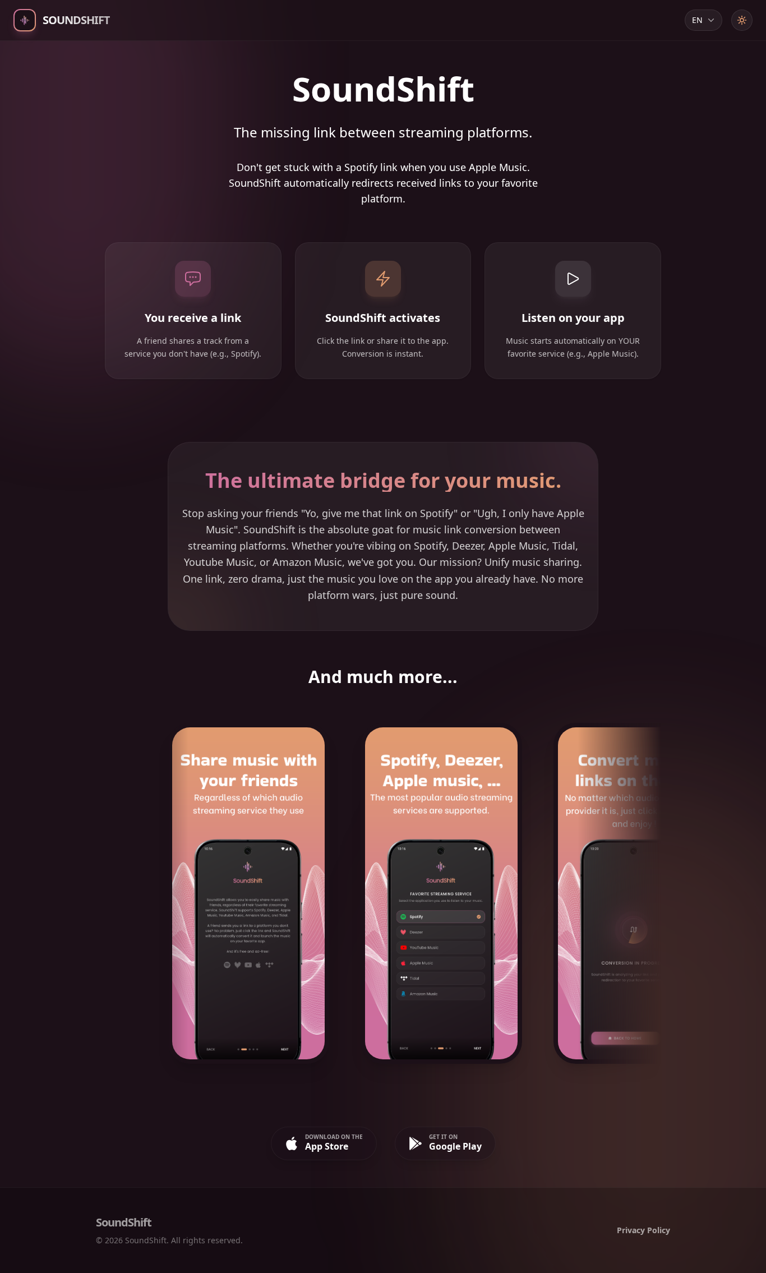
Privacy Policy (643, 1230)
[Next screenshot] (636, 898)
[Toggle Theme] (742, 20)
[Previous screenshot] (130, 898)
